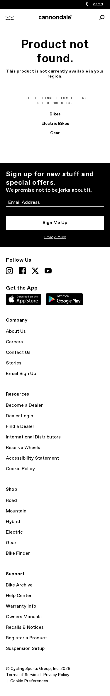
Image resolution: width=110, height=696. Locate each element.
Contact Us (18, 352)
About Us (16, 331)
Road (11, 500)
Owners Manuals (24, 617)
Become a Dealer (24, 405)
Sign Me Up (55, 223)
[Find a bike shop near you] (87, 4)
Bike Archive (19, 585)
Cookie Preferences (29, 681)
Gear (55, 133)
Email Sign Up (21, 374)
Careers (14, 342)
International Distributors (33, 437)
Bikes (55, 114)
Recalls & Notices (25, 627)
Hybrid (13, 522)
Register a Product (26, 638)
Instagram (9, 270)
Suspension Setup (25, 648)
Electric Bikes (55, 123)
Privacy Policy (55, 237)
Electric (14, 532)
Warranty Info (21, 606)
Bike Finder (18, 553)
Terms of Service (22, 674)
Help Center (19, 596)
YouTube (48, 270)
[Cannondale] (55, 17)
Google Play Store (64, 299)
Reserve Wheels (23, 448)
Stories (13, 363)
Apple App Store (23, 299)
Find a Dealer (20, 426)
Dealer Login (19, 416)
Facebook (22, 270)
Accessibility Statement (32, 458)
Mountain (16, 511)
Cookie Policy (20, 469)
